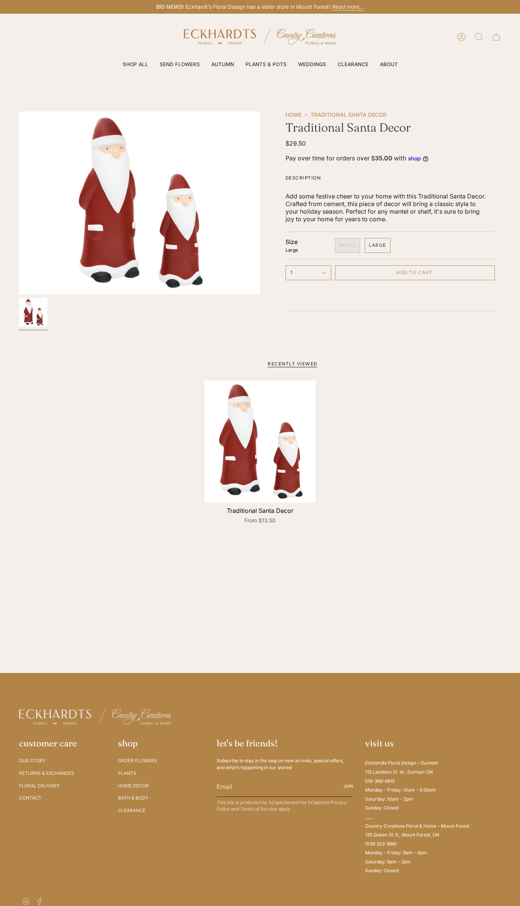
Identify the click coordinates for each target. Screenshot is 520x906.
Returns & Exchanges (46, 773)
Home (293, 114)
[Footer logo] (95, 717)
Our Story (32, 760)
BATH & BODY (133, 798)
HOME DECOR (133, 786)
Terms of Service (258, 809)
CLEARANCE (131, 810)
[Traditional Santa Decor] (260, 442)
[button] (135, 64)
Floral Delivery (39, 786)
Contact (30, 798)
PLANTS (127, 773)
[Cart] (496, 36)
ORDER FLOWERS (137, 760)
